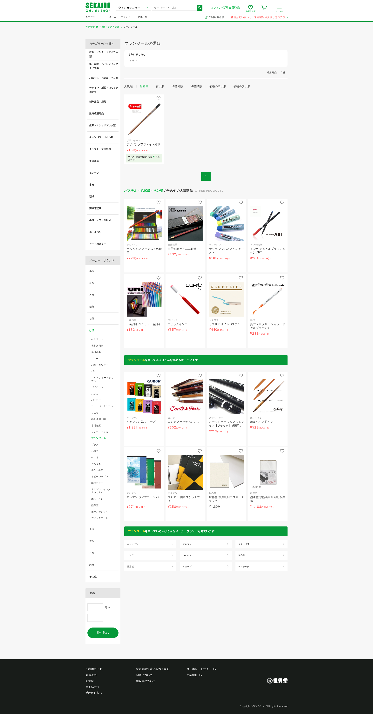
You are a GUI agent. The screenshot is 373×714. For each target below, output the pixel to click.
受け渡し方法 (93, 692)
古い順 (160, 86)
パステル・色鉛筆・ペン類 (144, 190)
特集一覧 (142, 17)
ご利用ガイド (217, 17)
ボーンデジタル (99, 511)
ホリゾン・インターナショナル (102, 491)
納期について (144, 674)
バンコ (94, 371)
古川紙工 (96, 425)
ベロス (94, 451)
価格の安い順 (242, 86)
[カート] (264, 8)
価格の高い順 (217, 86)
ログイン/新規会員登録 (225, 7)
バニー (94, 358)
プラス (94, 444)
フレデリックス (99, 431)
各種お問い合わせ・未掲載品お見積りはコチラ (258, 17)
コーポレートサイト (199, 668)
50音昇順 (177, 86)
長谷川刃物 (97, 345)
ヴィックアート (99, 518)
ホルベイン (97, 499)
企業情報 (192, 674)
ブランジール (136, 359)
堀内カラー (97, 483)
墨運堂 (94, 505)
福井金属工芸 (98, 419)
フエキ (94, 412)
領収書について (145, 681)
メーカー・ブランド (119, 17)
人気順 (128, 86)
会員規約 (91, 674)
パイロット (97, 387)
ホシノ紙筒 (97, 470)
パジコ (94, 393)
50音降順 (196, 86)
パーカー (96, 400)
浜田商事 (96, 352)
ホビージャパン (99, 476)
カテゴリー (91, 17)
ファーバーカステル (102, 406)
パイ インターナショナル (102, 379)
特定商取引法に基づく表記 (152, 668)
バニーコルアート (101, 365)
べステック (97, 339)
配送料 (89, 681)
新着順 (144, 86)
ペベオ (94, 457)
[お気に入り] (250, 8)
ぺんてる (96, 463)
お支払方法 (92, 687)
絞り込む (103, 632)
